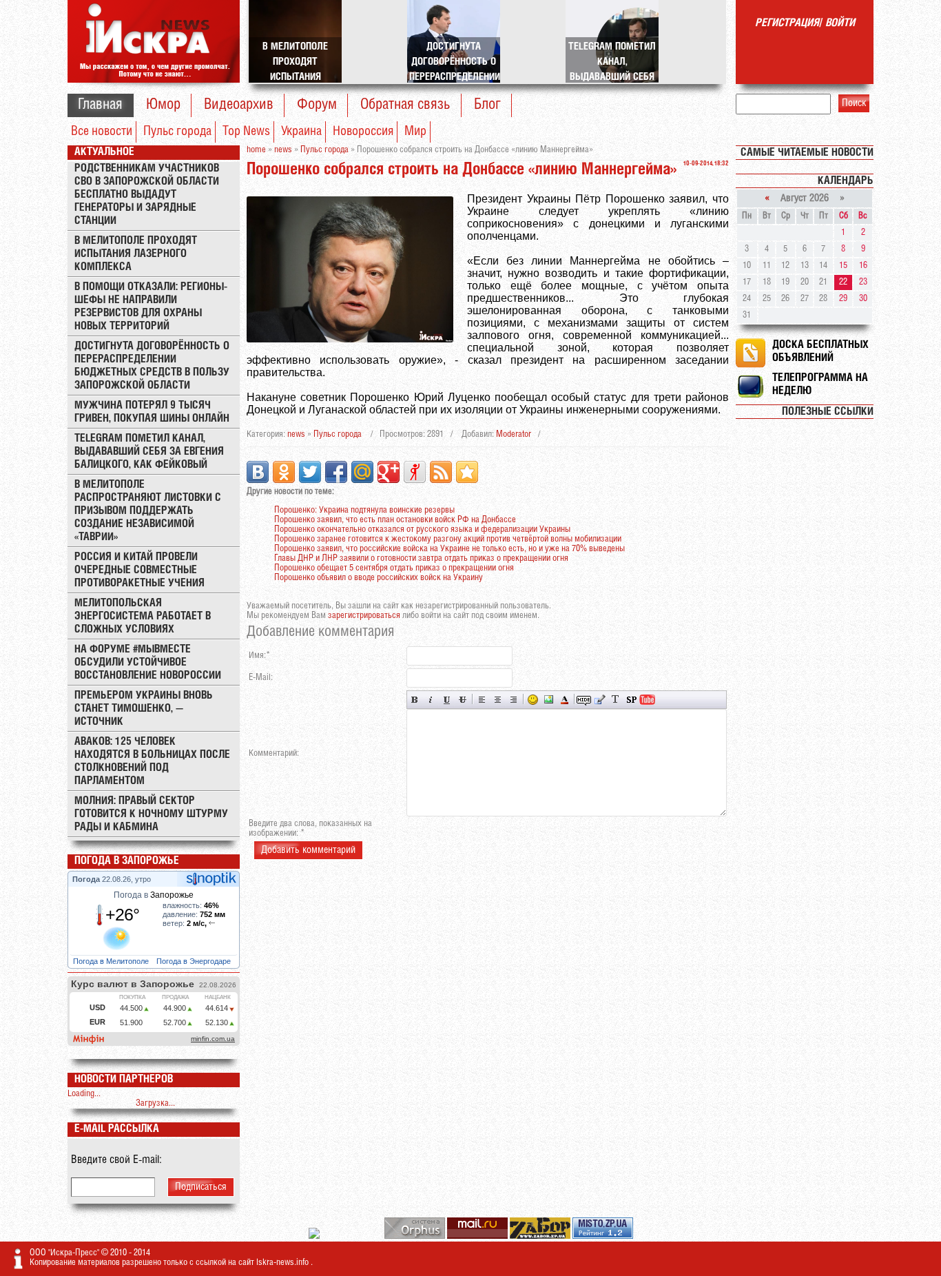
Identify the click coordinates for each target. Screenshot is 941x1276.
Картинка (549, 699)
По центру (498, 699)
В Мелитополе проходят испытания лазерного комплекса (135, 254)
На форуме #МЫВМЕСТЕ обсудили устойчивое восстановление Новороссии (147, 662)
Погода (87, 879)
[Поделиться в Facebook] (336, 472)
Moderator (513, 434)
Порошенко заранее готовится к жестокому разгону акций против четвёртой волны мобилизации (447, 539)
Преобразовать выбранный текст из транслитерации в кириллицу (615, 699)
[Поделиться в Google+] (389, 472)
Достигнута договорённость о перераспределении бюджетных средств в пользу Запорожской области (151, 366)
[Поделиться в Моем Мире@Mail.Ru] (362, 472)
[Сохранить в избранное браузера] (467, 472)
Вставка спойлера (631, 699)
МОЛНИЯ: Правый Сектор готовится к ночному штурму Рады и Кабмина (151, 814)
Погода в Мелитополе (112, 961)
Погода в (154, 895)
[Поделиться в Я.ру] (415, 472)
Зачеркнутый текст (462, 699)
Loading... (84, 1094)
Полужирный (415, 699)
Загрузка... (155, 1103)
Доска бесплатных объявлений (820, 351)
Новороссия (363, 131)
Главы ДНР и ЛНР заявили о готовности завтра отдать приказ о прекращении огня (421, 558)
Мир (415, 131)
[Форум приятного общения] (315, 1236)
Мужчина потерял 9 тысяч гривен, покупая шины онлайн (151, 412)
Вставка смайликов (533, 699)
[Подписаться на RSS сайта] (441, 472)
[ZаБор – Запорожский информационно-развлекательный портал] (541, 1236)
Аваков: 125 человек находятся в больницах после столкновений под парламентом (152, 761)
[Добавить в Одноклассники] (284, 472)
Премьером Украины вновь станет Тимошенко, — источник (143, 708)
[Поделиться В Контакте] (258, 472)
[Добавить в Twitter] (310, 472)
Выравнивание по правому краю (513, 699)
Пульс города (177, 131)
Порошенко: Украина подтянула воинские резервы (364, 510)
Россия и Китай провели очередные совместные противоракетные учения (139, 570)
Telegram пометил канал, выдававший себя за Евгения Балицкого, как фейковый (149, 451)
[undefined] (415, 1236)
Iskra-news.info (283, 1262)
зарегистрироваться (364, 615)
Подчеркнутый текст (447, 699)
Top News (246, 131)
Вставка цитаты (600, 699)
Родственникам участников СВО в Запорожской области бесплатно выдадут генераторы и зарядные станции (146, 194)
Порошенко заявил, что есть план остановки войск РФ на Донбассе (395, 520)
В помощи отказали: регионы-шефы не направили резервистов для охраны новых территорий (150, 306)
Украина (301, 131)
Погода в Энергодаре (194, 961)
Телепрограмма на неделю (820, 384)
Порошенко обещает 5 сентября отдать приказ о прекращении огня (394, 568)
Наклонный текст (431, 699)
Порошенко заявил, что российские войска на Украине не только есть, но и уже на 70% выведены (449, 549)
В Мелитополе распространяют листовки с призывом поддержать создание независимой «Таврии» (147, 511)
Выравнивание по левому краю (482, 699)
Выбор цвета (564, 699)
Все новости (101, 131)
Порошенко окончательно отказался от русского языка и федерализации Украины (422, 529)
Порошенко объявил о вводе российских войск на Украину (378, 578)
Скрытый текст (584, 699)
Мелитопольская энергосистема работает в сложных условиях (142, 616)
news (296, 434)
